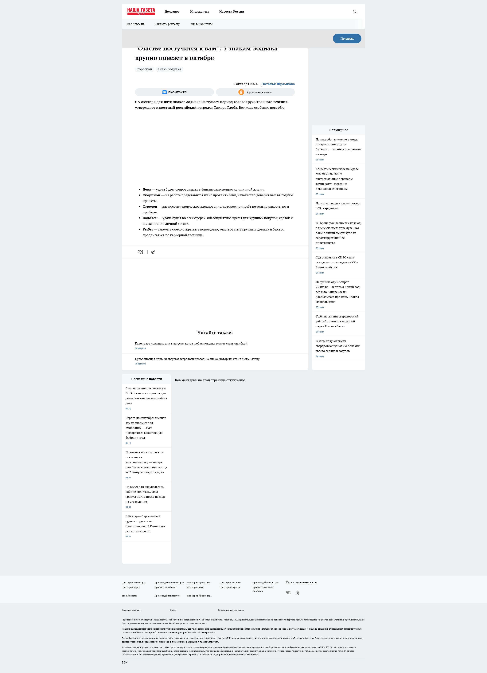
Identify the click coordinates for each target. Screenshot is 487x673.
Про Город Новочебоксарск (169, 582)
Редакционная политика (231, 609)
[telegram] (154, 252)
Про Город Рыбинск (164, 587)
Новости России (231, 11)
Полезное (172, 11)
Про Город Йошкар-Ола (265, 582)
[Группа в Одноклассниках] (255, 92)
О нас (173, 609)
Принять (347, 38)
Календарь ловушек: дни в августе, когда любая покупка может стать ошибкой (191, 345)
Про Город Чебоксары (133, 582)
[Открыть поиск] (355, 11)
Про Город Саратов (230, 587)
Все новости (135, 24)
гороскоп (144, 69)
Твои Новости (129, 595)
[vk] (141, 252)
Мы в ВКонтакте (202, 24)
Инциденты (199, 11)
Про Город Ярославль (198, 582)
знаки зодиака (169, 69)
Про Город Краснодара (199, 595)
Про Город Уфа (195, 587)
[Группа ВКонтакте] (174, 92)
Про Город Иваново (230, 582)
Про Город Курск (131, 587)
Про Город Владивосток (167, 595)
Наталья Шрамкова (278, 84)
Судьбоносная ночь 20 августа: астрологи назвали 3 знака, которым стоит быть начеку (197, 361)
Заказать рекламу (167, 24)
